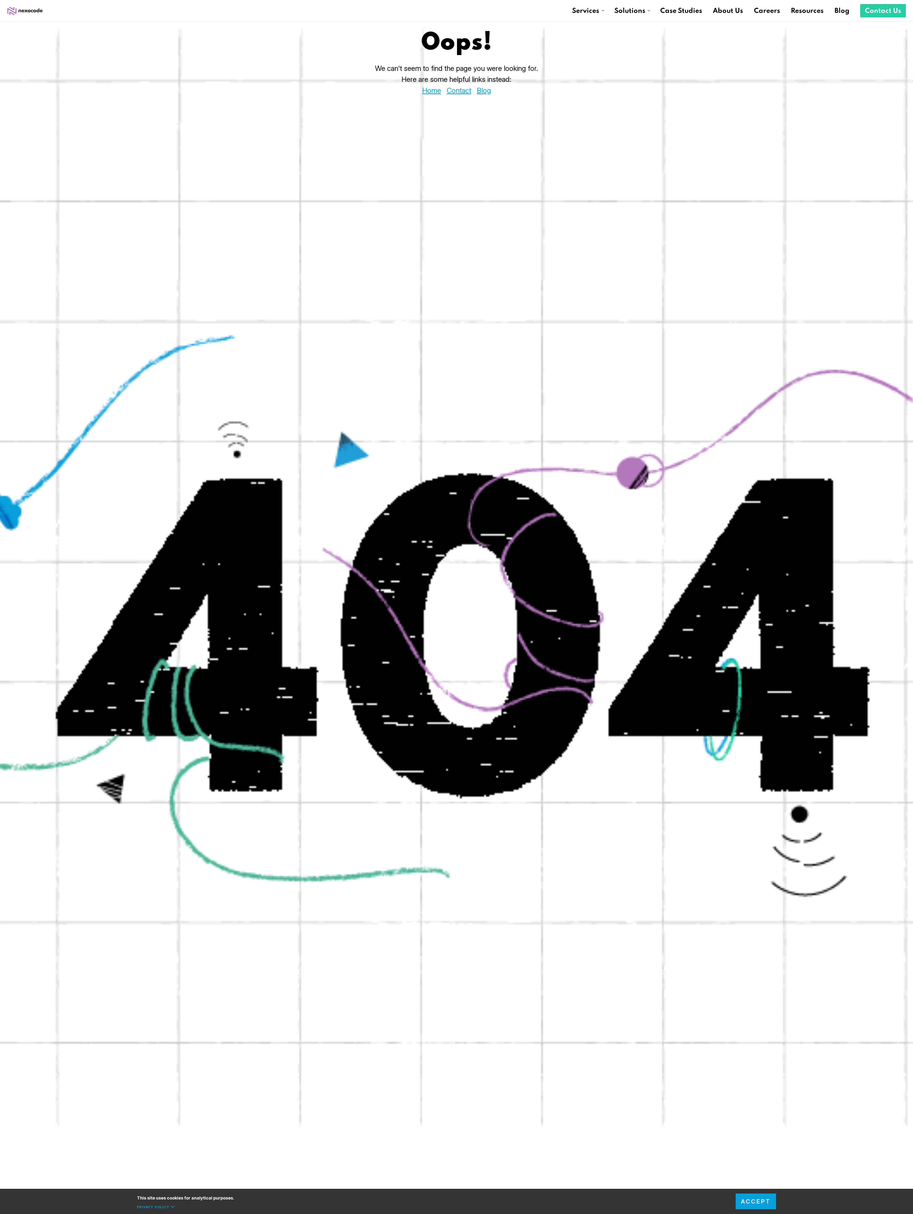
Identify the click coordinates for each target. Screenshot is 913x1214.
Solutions (629, 11)
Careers (767, 11)
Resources (807, 11)
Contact (459, 90)
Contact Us (883, 11)
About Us (728, 11)
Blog (842, 11)
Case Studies (681, 11)
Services (585, 11)
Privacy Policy (153, 1207)
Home (431, 90)
